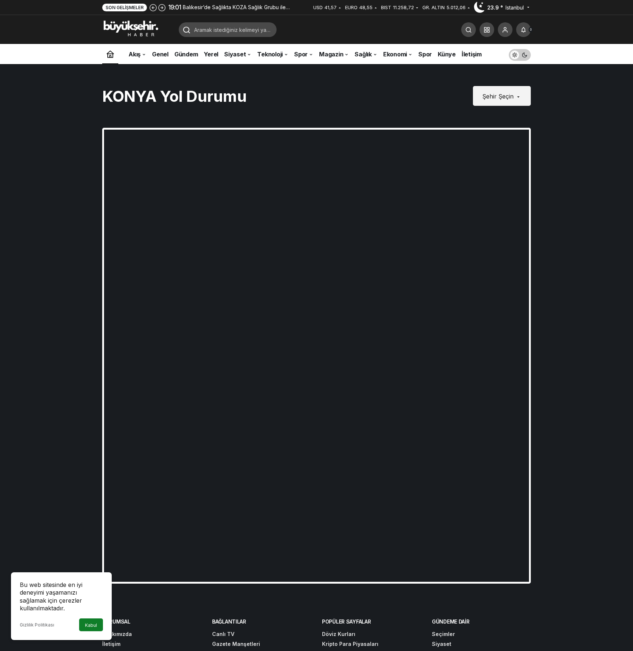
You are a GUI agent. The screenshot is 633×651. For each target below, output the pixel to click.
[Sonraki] (162, 7)
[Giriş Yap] (505, 29)
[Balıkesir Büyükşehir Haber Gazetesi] (137, 29)
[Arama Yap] (468, 29)
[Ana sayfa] (110, 54)
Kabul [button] (91, 625)
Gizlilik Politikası (37, 625)
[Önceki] (153, 7)
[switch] (520, 54)
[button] (487, 29)
